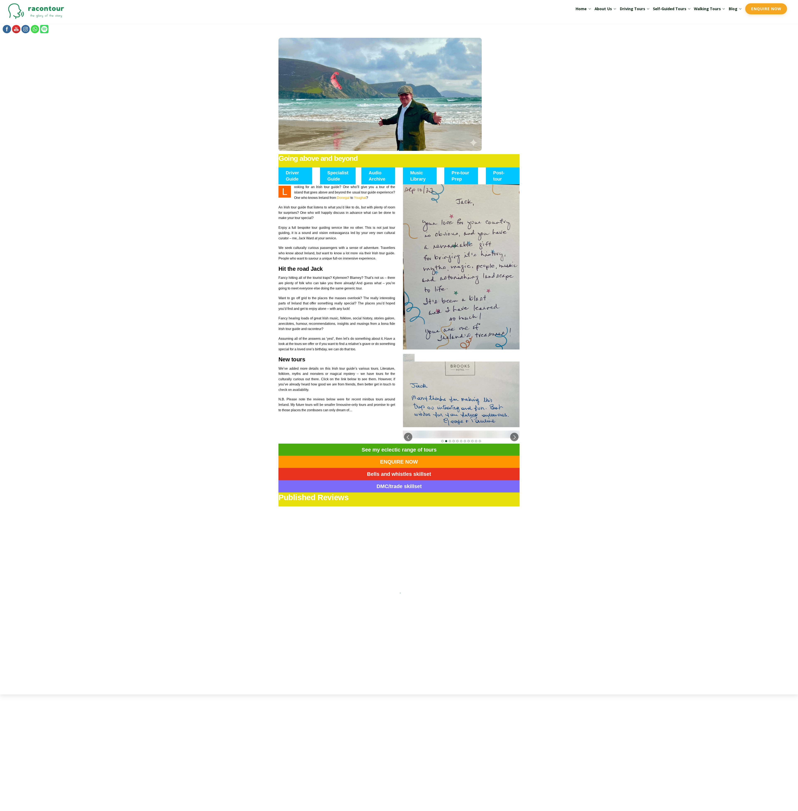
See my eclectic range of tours (399, 469)
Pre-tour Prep (460, 176)
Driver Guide (292, 176)
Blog (733, 8)
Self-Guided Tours (669, 8)
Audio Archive (377, 176)
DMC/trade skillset (399, 506)
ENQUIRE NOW (399, 481)
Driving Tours (632, 8)
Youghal (360, 197)
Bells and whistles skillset (399, 493)
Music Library (418, 176)
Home (581, 8)
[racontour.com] (36, 18)
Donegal (343, 197)
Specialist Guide (337, 176)
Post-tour (498, 176)
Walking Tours (707, 8)
